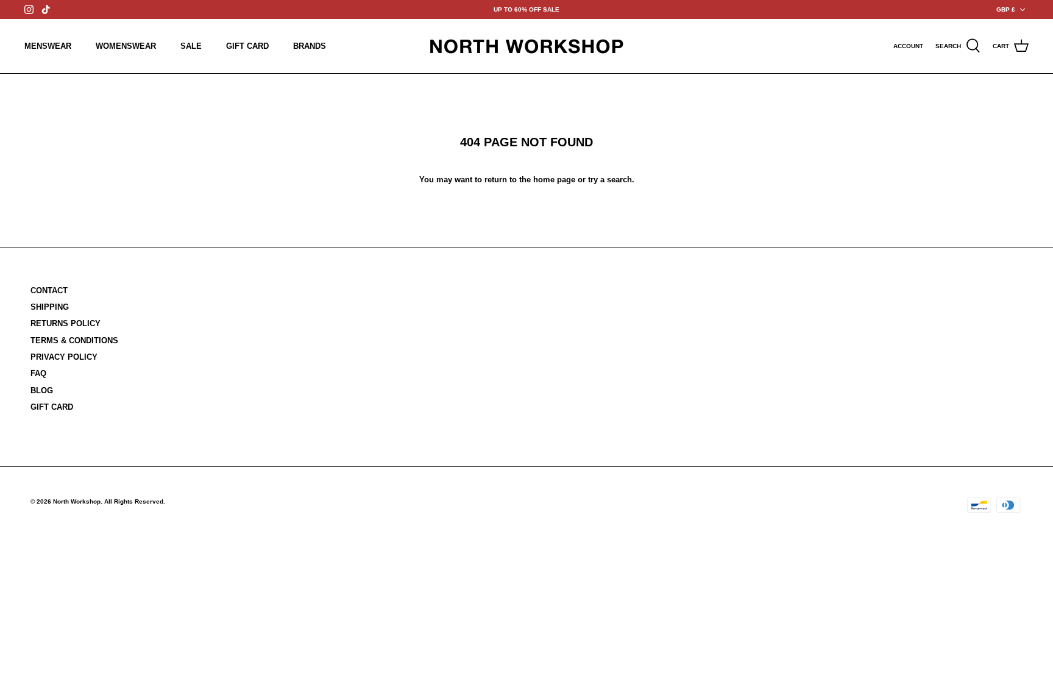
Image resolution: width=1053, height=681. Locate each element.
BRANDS (309, 46)
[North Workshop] (526, 46)
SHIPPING (49, 307)
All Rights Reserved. (134, 501)
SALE (191, 46)
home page (554, 179)
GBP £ (1005, 9)
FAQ (38, 373)
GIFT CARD (247, 46)
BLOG (41, 390)
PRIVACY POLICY (64, 357)
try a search (610, 179)
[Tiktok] (46, 9)
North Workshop (77, 501)
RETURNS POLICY (65, 323)
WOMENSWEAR (126, 46)
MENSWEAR (47, 46)
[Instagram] (29, 9)
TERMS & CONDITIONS (74, 340)
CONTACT (49, 290)
